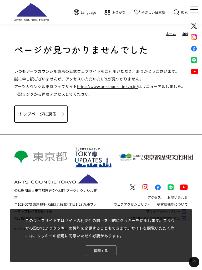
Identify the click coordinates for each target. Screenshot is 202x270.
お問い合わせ (177, 197)
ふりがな (118, 12)
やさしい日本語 (153, 12)
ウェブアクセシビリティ (132, 204)
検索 (184, 12)
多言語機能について (172, 204)
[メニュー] (194, 9)
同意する (101, 250)
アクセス (154, 197)
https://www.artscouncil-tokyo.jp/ (107, 86)
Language (88, 12)
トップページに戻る (38, 113)
